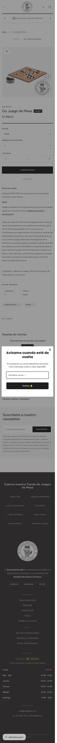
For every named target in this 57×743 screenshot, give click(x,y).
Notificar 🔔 (27, 386)
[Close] (50, 349)
